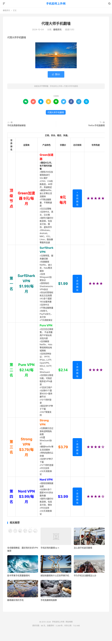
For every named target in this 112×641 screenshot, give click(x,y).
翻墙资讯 (6, 10)
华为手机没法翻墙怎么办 (85, 575)
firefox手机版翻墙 (96, 125)
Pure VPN (46, 325)
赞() (56, 74)
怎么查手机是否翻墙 (83, 547)
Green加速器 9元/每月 (26, 198)
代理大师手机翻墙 (56, 23)
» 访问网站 (77, 198)
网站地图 (69, 622)
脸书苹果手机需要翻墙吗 (18, 575)
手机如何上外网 (56, 3)
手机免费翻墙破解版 (16, 125)
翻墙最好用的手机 (15, 600)
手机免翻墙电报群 (49, 600)
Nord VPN (46, 479)
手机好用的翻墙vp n (50, 547)
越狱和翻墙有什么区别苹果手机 (55, 575)
